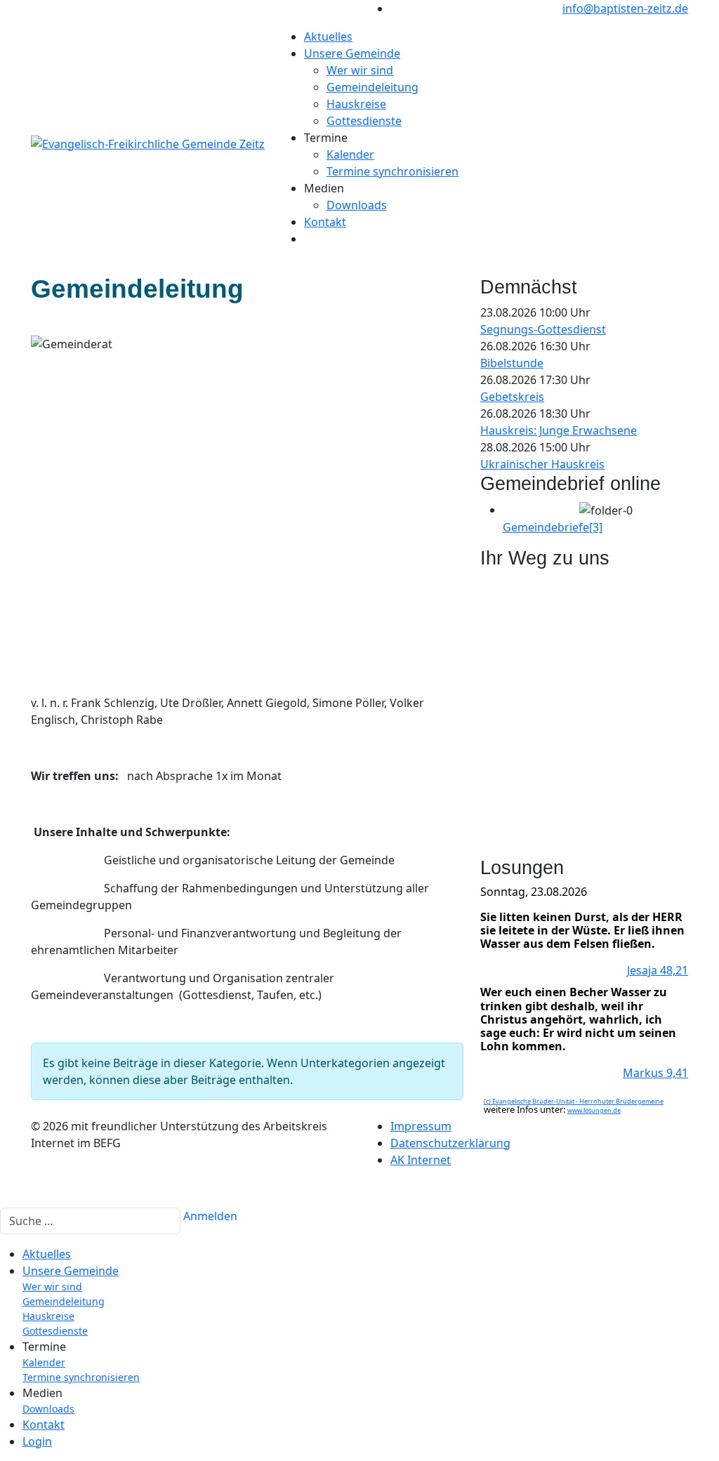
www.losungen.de (594, 1110)
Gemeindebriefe (552, 527)
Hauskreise (356, 104)
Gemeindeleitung (372, 87)
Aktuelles (328, 36)
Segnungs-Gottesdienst (543, 329)
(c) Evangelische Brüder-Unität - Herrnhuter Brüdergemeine (574, 1101)
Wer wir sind (359, 70)
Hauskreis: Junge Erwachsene (558, 430)
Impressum (420, 1126)
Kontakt (325, 222)
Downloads (356, 205)
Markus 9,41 (655, 1072)
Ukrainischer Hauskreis (542, 464)
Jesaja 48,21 (657, 970)
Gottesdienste (364, 120)
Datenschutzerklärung (450, 1143)
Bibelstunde (511, 363)
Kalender (350, 154)
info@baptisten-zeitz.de (625, 8)
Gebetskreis (512, 396)
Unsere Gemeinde (352, 53)
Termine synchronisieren (392, 171)
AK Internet (420, 1160)
